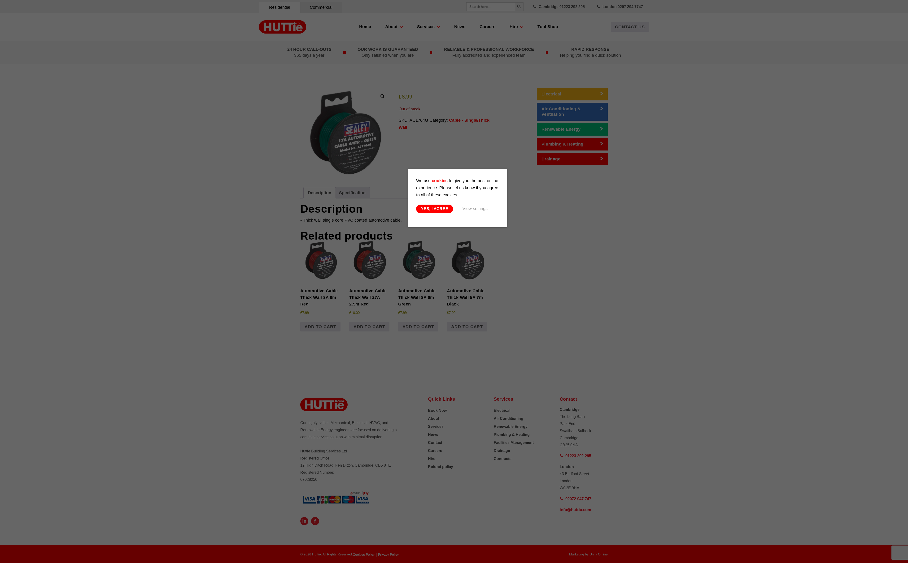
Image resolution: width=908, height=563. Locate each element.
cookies (440, 180)
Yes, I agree (434, 209)
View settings (475, 208)
